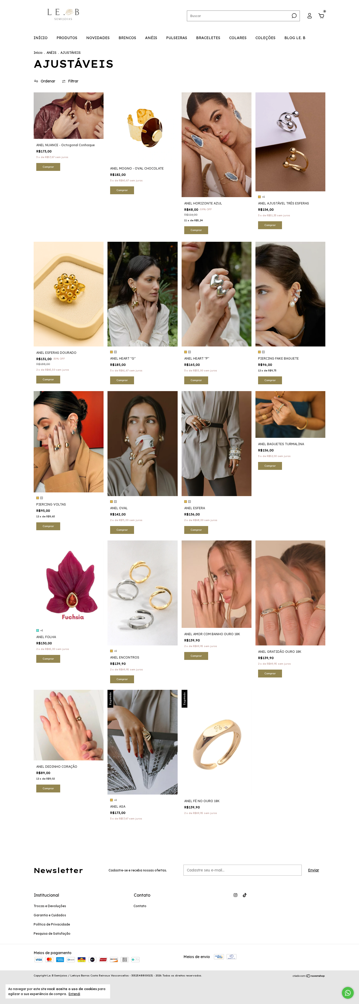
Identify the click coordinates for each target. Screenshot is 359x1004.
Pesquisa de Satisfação (52, 933)
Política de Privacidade (52, 924)
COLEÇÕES (265, 37)
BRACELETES (208, 37)
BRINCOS (127, 37)
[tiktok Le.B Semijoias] (245, 895)
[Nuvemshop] (309, 976)
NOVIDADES (98, 37)
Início (38, 53)
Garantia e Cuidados (50, 915)
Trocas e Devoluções (50, 906)
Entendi (74, 994)
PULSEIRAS (176, 37)
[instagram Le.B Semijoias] (235, 895)
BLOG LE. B (294, 37)
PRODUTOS (67, 37)
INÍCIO (41, 37)
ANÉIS (151, 37)
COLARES (238, 37)
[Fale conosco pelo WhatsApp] (348, 993)
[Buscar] (294, 15)
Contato (140, 906)
